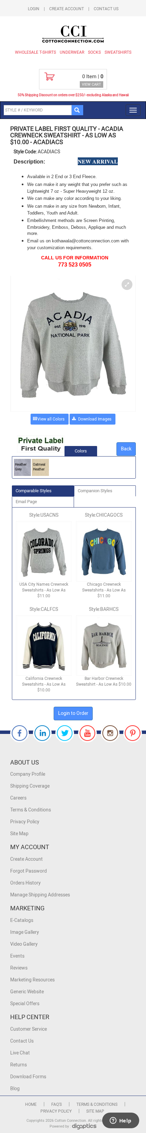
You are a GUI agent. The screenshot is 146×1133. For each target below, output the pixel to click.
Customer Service (28, 1029)
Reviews (19, 968)
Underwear (72, 52)
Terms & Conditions (30, 810)
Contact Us (106, 8)
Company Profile (27, 774)
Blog (15, 1089)
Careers (18, 798)
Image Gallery (24, 932)
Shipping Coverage (30, 786)
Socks (94, 52)
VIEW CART (91, 84)
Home (31, 1104)
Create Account (66, 8)
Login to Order (73, 713)
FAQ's (56, 1104)
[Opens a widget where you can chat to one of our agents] (120, 1121)
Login (33, 8)
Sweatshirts (118, 52)
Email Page (26, 501)
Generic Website (27, 992)
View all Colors (51, 419)
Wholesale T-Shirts (35, 52)
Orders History (25, 883)
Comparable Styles (34, 490)
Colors (81, 450)
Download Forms (28, 1077)
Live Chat (20, 1053)
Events (17, 956)
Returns (18, 1065)
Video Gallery (24, 944)
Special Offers (24, 1004)
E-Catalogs (21, 920)
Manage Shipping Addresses (40, 895)
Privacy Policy (24, 822)
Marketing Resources (32, 980)
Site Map (19, 834)
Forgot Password (28, 871)
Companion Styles (95, 490)
